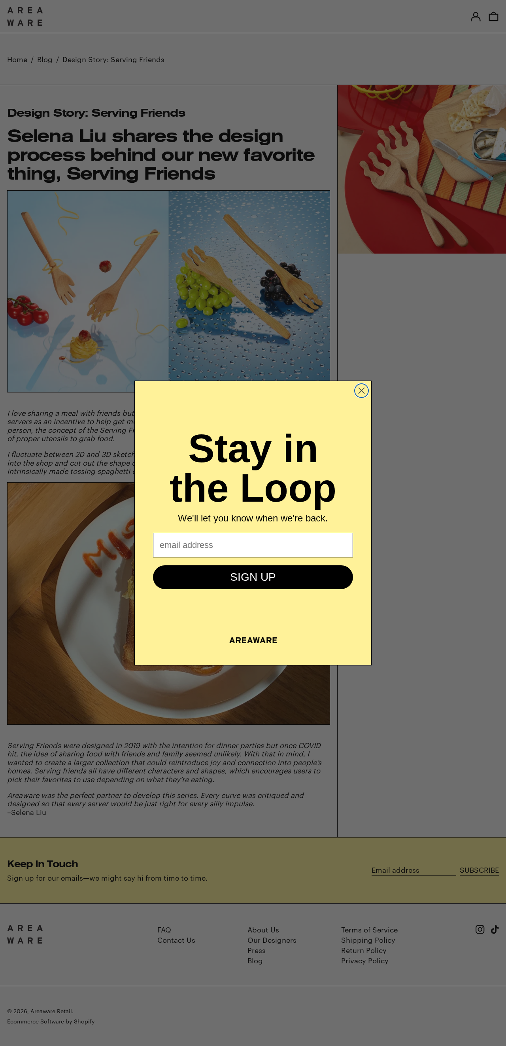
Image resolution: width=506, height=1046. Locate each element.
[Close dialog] (361, 391)
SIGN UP (253, 577)
